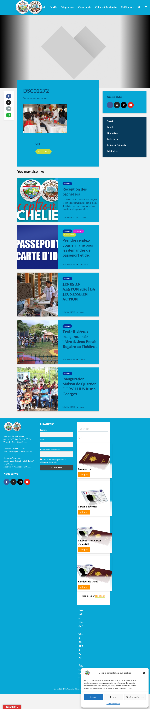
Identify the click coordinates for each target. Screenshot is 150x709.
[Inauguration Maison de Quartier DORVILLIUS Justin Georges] (37, 389)
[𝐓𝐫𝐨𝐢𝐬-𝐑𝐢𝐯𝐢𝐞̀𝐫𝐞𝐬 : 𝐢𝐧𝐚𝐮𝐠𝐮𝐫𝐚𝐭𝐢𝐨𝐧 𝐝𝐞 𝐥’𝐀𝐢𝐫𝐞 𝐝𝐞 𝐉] (37, 342)
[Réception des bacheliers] (37, 200)
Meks (77, 689)
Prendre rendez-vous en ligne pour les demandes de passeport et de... (78, 248)
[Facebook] (110, 105)
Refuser (113, 697)
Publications (69, 235)
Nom (42, 440)
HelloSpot (100, 595)
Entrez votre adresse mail (50, 450)
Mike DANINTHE (69, 217)
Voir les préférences (135, 697)
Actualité (78, 231)
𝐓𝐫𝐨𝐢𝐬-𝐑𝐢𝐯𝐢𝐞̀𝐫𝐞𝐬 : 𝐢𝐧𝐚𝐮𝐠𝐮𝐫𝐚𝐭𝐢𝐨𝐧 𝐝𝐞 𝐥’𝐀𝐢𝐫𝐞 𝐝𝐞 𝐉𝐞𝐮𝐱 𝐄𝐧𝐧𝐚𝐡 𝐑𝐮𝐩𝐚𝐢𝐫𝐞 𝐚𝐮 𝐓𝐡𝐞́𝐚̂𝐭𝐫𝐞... (80, 339)
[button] (144, 672)
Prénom (43, 430)
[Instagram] (124, 105)
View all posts (43, 151)
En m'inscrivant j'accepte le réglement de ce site (53, 461)
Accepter (94, 697)
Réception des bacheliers (75, 191)
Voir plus (84, 474)
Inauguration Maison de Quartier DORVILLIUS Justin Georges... (79, 386)
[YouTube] (131, 105)
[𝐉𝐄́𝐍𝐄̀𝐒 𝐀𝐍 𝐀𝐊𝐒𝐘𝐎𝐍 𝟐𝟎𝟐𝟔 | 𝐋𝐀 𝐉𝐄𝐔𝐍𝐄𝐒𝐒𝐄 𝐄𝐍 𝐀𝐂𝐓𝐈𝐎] (37, 294)
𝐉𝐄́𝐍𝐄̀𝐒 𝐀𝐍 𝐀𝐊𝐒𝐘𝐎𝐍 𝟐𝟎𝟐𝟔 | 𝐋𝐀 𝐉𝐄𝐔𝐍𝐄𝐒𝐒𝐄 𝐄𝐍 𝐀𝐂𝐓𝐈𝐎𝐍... (79, 291)
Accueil (41, 7)
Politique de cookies (113, 704)
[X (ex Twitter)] (117, 105)
